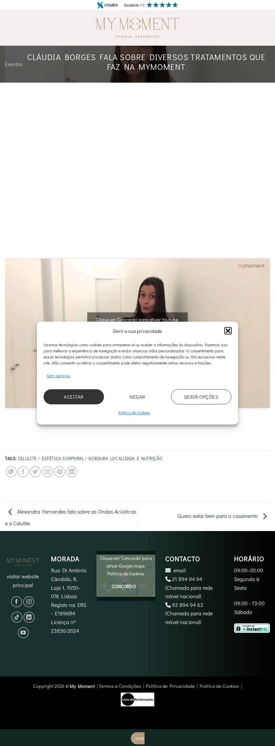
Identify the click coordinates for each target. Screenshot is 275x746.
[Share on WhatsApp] (11, 471)
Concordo (124, 587)
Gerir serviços (58, 375)
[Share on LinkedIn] (71, 471)
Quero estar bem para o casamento (218, 515)
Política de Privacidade (170, 686)
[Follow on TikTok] (16, 617)
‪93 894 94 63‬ (187, 604)
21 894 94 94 (187, 578)
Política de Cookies (134, 412)
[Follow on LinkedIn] (29, 617)
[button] (228, 330)
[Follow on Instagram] (28, 601)
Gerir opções (201, 396)
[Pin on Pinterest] (59, 471)
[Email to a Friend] (47, 471)
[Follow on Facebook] (16, 601)
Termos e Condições (120, 686)
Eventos (13, 64)
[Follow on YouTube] (23, 632)
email (179, 570)
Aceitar (74, 396)
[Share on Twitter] (35, 471)
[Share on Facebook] (23, 471)
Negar (137, 396)
